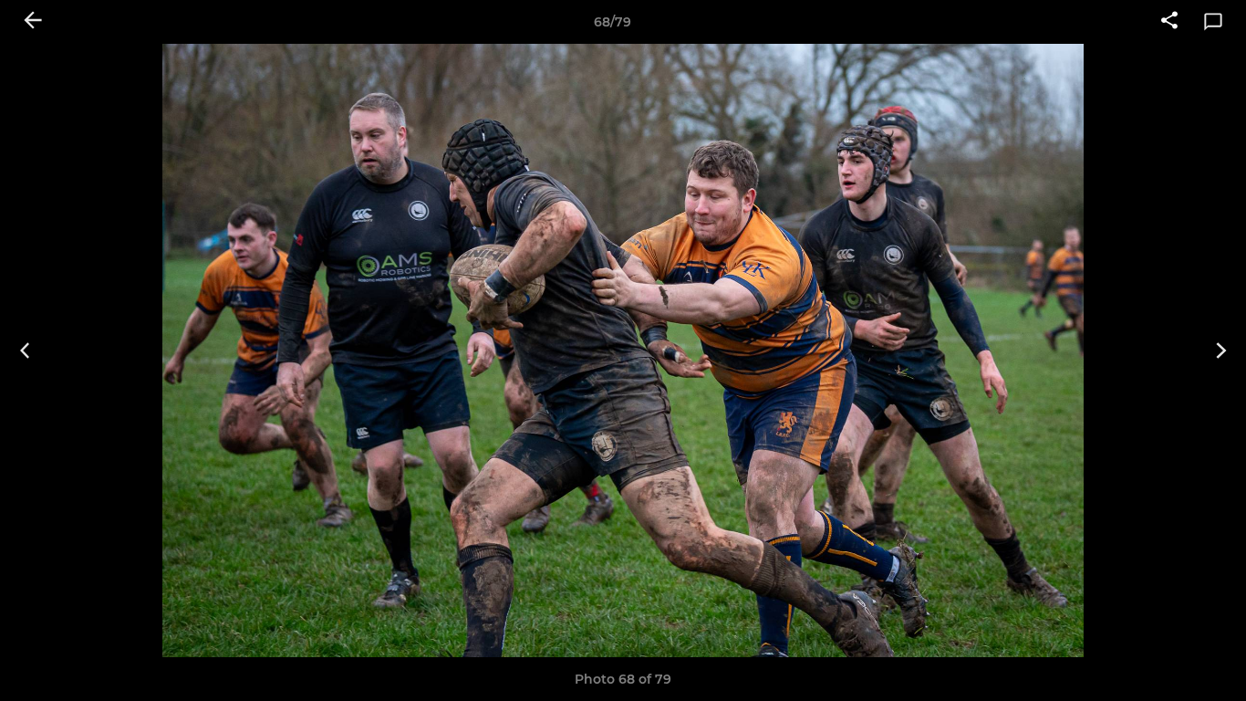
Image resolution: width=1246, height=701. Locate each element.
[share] (1169, 22)
